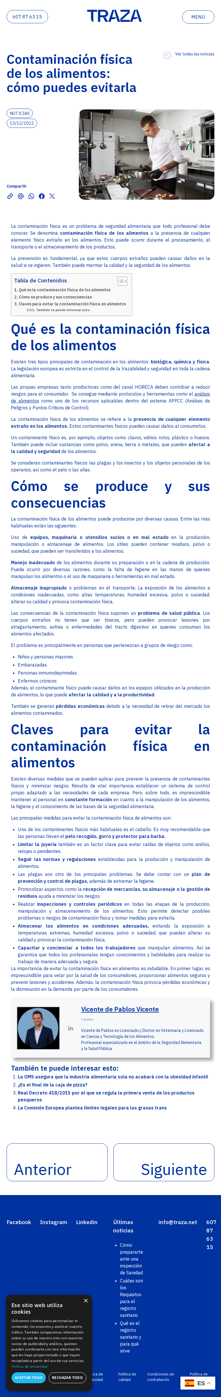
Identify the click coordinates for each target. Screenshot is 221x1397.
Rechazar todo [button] (67, 1377)
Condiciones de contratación (160, 1377)
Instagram (53, 1221)
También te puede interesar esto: (63, 310)
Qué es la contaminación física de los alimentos (64, 289)
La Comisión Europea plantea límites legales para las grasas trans (92, 1108)
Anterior (42, 1169)
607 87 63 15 (27, 17)
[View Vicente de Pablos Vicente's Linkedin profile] (70, 1028)
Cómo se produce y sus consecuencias (55, 297)
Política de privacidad (94, 1377)
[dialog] (49, 1343)
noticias (20, 113)
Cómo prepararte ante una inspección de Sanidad (131, 1258)
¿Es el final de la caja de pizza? (52, 1085)
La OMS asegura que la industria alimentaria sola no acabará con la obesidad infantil (113, 1077)
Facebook (19, 1221)
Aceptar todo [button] (29, 1377)
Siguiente (174, 1169)
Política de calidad (127, 1377)
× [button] (85, 1301)
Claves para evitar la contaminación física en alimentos (72, 304)
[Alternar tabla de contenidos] (119, 281)
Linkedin (87, 1221)
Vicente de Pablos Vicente (120, 1009)
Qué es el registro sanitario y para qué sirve (130, 1337)
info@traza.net (178, 1221)
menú (198, 17)
